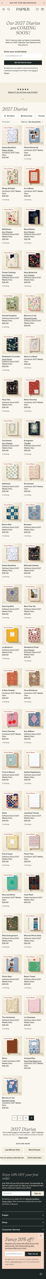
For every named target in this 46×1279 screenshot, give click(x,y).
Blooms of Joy (30, 315)
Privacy (6, 73)
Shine (4, 1058)
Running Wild (8, 606)
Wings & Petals (8, 188)
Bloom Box (7, 524)
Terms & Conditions (32, 1199)
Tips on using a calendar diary (12, 1157)
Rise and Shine (8, 894)
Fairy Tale (6, 399)
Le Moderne (7, 647)
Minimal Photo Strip (32, 935)
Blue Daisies (29, 229)
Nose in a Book (30, 356)
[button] (41, 1236)
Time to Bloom (8, 772)
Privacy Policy (7, 1201)
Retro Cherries (30, 399)
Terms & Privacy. (16, 1262)
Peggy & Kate (7, 150)
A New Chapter (8, 690)
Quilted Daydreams (32, 772)
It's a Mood (28, 188)
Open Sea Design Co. (32, 1061)
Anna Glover (7, 359)
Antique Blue (29, 1058)
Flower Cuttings (9, 272)
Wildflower (6, 229)
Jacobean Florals (31, 813)
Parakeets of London (11, 356)
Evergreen (28, 440)
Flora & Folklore (30, 690)
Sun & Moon (29, 731)
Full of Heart (7, 854)
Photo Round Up (31, 147)
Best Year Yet (30, 606)
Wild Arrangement (10, 935)
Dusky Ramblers (9, 147)
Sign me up (33, 1253)
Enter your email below (15, 51)
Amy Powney (7, 232)
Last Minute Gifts (12, 1149)
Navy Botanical (30, 272)
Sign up (37, 1193)
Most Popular (34, 1149)
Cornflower (7, 440)
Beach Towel (29, 976)
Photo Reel (7, 976)
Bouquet (27, 524)
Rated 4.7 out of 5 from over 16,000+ (23, 92)
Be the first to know (23, 62)
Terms (34, 70)
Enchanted (29, 483)
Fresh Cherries (8, 731)
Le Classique (29, 1017)
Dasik (4, 813)
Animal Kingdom (9, 315)
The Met (27, 443)
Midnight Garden (31, 565)
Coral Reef (28, 894)
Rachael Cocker (30, 318)
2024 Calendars (34, 1157)
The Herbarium (8, 1017)
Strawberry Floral (31, 647)
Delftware (6, 483)
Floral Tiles (29, 854)
